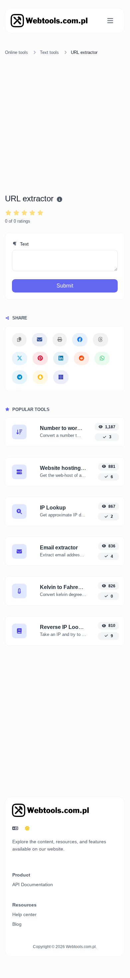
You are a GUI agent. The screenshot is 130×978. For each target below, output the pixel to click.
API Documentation (32, 884)
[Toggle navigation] (110, 20)
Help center (24, 914)
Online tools (16, 52)
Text (24, 244)
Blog (17, 924)
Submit (65, 286)
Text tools (49, 52)
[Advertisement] (65, 126)
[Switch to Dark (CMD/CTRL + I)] (27, 828)
